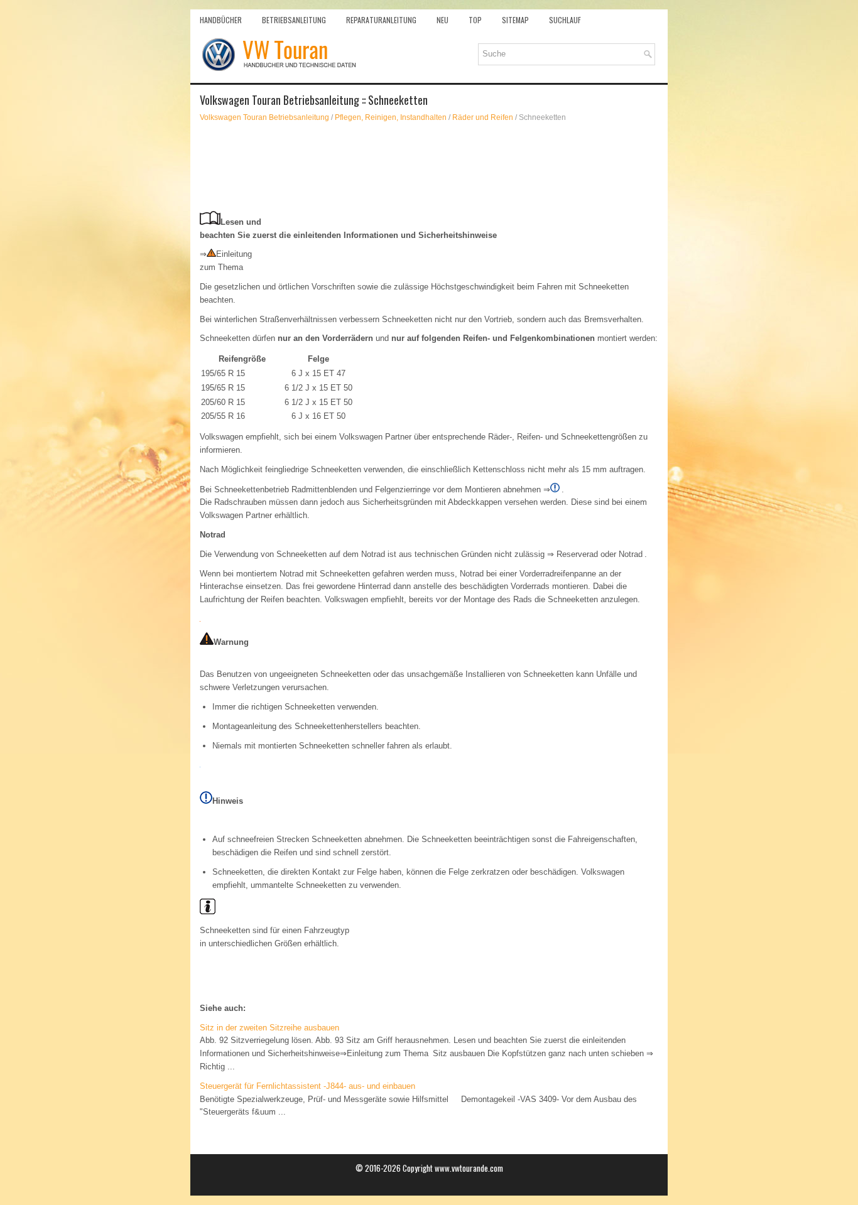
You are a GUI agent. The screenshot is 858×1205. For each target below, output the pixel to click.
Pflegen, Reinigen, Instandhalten (391, 117)
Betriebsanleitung (294, 19)
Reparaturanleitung (381, 19)
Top (475, 19)
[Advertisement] (429, 167)
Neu (442, 19)
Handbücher (221, 19)
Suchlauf (565, 19)
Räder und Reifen (482, 117)
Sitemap (515, 19)
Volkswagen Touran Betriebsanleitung (264, 117)
